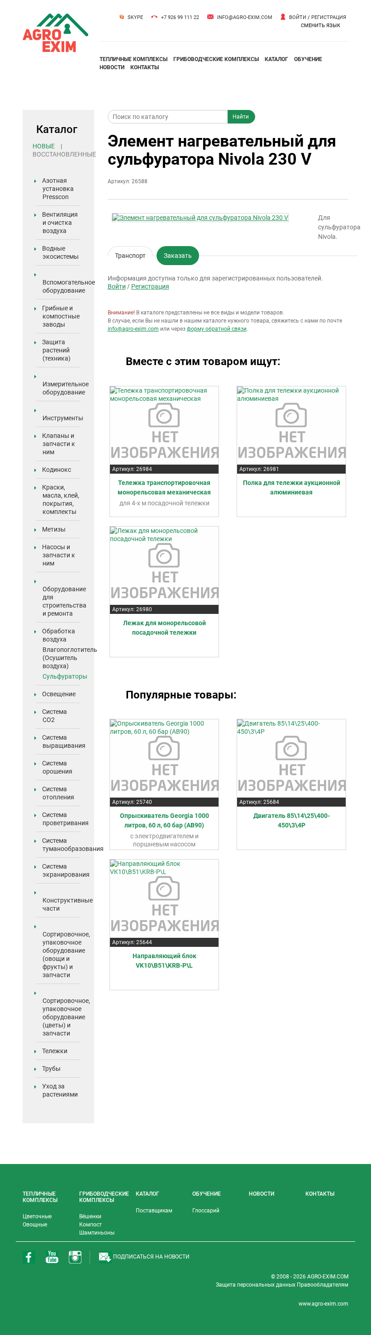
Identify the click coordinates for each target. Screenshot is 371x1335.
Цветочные (37, 1216)
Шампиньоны (96, 1233)
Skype (135, 17)
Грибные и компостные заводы (61, 316)
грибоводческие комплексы (216, 59)
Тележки (54, 1051)
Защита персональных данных (256, 1285)
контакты (144, 67)
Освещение (59, 694)
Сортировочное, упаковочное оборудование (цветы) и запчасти (66, 1017)
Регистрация (328, 17)
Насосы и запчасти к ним (58, 555)
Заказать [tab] (178, 255)
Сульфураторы (65, 676)
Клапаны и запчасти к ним (58, 444)
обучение (308, 59)
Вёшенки (90, 1216)
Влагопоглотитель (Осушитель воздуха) (70, 658)
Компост (90, 1224)
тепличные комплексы (133, 59)
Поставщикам (154, 1210)
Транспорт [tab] (130, 254)
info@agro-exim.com (244, 17)
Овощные (35, 1224)
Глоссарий (205, 1210)
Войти (297, 17)
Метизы (54, 529)
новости (112, 67)
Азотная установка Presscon (58, 188)
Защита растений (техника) (56, 350)
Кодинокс (56, 469)
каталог (276, 59)
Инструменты (63, 418)
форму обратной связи (217, 329)
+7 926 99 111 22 (180, 17)
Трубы (51, 1068)
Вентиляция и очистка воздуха (60, 222)
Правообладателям (322, 1285)
